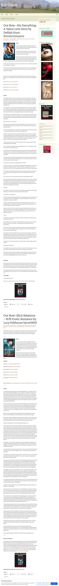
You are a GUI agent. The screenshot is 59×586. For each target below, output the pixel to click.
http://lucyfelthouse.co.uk (13, 549)
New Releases (13, 325)
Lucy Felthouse (14, 326)
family (32, 325)
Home (2, 14)
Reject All (47, 583)
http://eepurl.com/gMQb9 (23, 550)
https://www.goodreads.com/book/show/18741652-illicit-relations (24, 383)
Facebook (27, 549)
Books (11, 14)
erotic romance (25, 38)
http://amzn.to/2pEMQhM (13, 89)
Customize (40, 583)
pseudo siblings (9, 40)
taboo (17, 40)
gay (33, 325)
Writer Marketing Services (18, 569)
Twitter (22, 549)
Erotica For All (8, 548)
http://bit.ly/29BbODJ (13, 377)
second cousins (32, 326)
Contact (16, 14)
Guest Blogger (13, 38)
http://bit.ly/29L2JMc (16, 366)
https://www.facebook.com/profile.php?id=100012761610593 (17, 281)
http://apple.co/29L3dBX (12, 374)
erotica (29, 325)
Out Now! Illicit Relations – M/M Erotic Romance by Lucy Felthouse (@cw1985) (20, 319)
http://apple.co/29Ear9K (13, 372)
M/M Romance (22, 326)
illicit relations (9, 326)
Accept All (54, 583)
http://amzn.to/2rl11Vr (12, 87)
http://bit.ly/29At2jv (14, 369)
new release (27, 326)
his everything (30, 38)
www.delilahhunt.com (16, 271)
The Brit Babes (23, 548)
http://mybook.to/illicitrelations (13, 363)
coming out (20, 325)
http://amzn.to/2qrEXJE (13, 81)
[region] (29, 582)
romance (13, 40)
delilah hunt (20, 38)
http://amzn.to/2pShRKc (13, 84)
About (7, 14)
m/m (18, 326)
